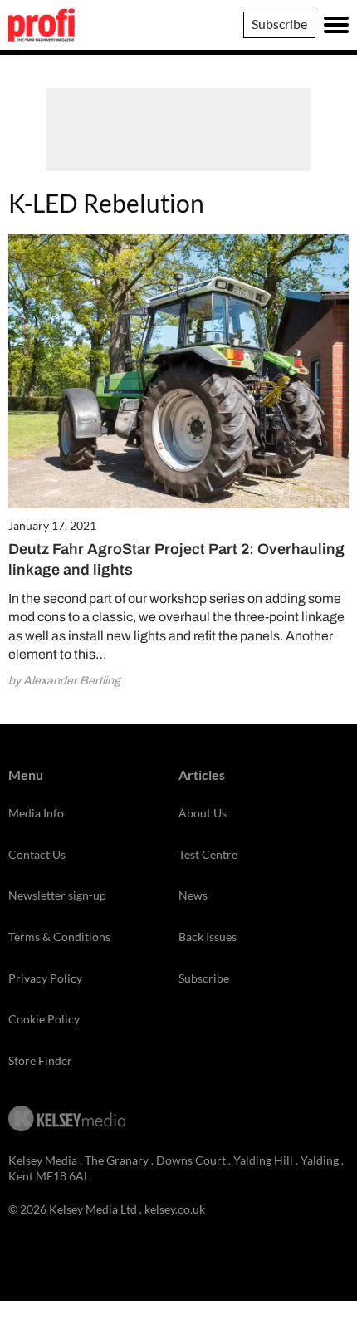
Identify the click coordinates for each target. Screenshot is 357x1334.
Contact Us (37, 854)
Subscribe (279, 24)
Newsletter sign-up (57, 895)
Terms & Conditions (59, 936)
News (193, 895)
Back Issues (207, 936)
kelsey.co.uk (174, 1209)
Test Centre (207, 854)
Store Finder (40, 1060)
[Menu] (336, 24)
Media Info (36, 813)
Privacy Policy (45, 978)
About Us (202, 813)
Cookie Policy (44, 1019)
